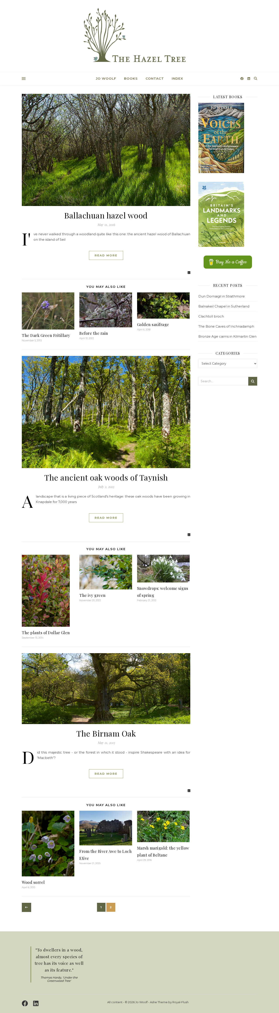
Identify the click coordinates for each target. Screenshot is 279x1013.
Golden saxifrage (153, 324)
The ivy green (92, 595)
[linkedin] (248, 79)
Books (131, 78)
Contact (155, 78)
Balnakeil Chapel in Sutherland (223, 306)
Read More (106, 255)
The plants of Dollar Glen (46, 632)
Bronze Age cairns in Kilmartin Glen (227, 336)
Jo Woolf (106, 78)
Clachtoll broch (211, 316)
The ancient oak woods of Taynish (106, 477)
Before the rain (93, 333)
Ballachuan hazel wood (106, 215)
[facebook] (242, 79)
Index (177, 78)
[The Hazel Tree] (139, 36)
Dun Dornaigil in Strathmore (221, 296)
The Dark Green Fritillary (46, 335)
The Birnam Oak (106, 733)
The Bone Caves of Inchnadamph (226, 326)
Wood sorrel (33, 882)
